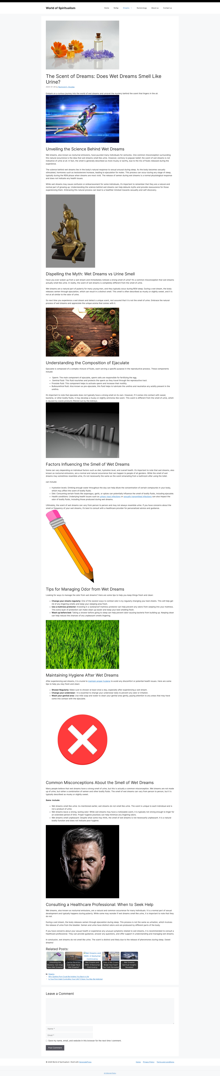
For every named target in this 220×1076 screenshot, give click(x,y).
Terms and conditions (165, 1062)
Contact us (167, 8)
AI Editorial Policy (110, 1073)
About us (155, 8)
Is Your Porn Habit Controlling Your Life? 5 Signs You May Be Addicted (75, 979)
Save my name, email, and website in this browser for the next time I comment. (84, 1041)
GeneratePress (85, 1062)
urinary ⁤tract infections (110, 496)
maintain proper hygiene (99, 681)
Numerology (142, 8)
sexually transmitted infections (138, 496)
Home (106, 8)
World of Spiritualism (60, 8)
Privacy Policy (148, 1062)
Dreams (126, 8)
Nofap (116, 8)
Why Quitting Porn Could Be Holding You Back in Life (68, 977)
